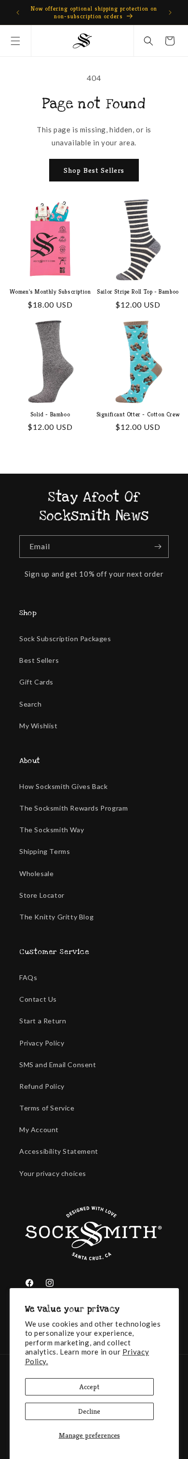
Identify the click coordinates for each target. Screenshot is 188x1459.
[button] (15, 41)
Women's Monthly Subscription (50, 291)
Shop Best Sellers (94, 170)
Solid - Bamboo (50, 414)
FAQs (28, 977)
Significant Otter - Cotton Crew (138, 414)
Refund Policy (42, 1086)
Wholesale (36, 873)
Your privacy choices (52, 1173)
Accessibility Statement (58, 1151)
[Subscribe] (157, 546)
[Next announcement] (170, 12)
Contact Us (38, 999)
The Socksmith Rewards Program (73, 808)
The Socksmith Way (51, 830)
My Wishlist (38, 726)
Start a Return (42, 1021)
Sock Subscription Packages (65, 638)
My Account (39, 1129)
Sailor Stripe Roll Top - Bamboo (138, 291)
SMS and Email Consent (57, 1064)
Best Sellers (39, 660)
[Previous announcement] (17, 12)
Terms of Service (47, 1108)
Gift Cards (36, 682)
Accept (89, 1386)
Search (30, 704)
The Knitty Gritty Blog (56, 917)
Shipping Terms (44, 851)
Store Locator (42, 895)
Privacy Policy (41, 1043)
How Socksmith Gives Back (63, 786)
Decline (89, 1411)
